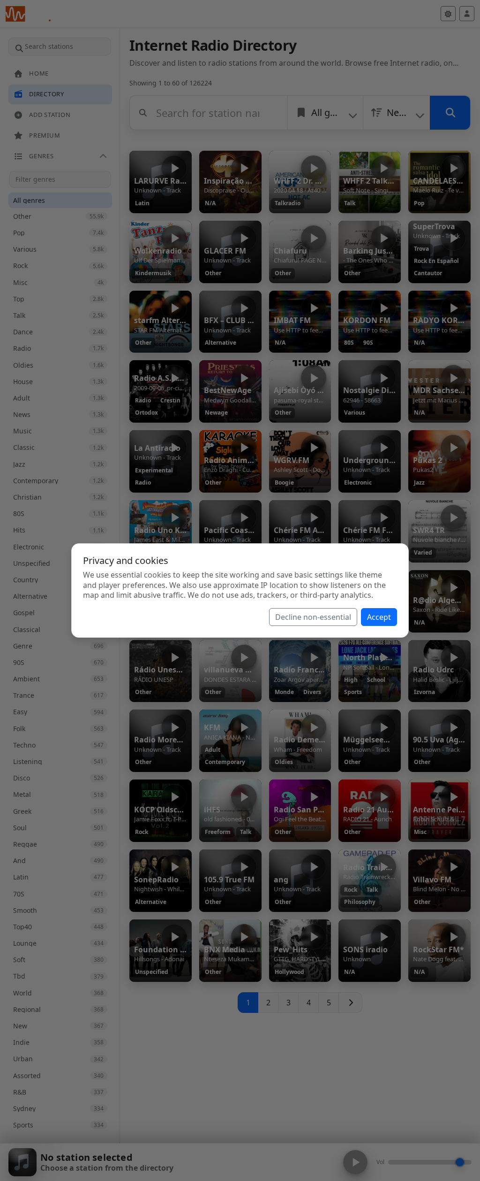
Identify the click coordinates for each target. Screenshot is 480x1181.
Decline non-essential (313, 617)
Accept (379, 617)
